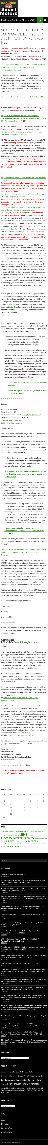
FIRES (4, 841)
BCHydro (16, 831)
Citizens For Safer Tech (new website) (14, 874)
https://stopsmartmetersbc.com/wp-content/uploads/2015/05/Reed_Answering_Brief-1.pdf (24, 530)
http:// (3, 64)
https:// (4, 97)
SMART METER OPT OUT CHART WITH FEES (23, 1084)
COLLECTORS (5, 835)
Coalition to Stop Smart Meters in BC (17, 20)
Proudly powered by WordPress (10, 1142)
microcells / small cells (7, 844)
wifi (20, 847)
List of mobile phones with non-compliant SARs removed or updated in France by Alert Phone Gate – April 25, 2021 (23, 1025)
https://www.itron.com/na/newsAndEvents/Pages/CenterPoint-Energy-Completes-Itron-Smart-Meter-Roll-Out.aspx (23, 552)
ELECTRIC (30, 835)
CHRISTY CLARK (32, 831)
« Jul (3, 817)
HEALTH (11, 841)
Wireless (24, 847)
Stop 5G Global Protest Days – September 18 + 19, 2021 (20, 963)
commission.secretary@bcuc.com (21, 735)
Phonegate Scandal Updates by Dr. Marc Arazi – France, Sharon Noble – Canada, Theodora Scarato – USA (23, 881)
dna (16, 835)
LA (16, 841)
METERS (33, 841)
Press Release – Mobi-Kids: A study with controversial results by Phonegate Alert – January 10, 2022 (23, 948)
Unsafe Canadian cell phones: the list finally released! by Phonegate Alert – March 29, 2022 (20, 932)
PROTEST (16, 844)
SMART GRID (33, 844)
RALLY (26, 844)
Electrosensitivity (39, 838)
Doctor (19, 835)
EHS (24, 834)
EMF (45, 838)
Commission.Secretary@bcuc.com (15, 420)
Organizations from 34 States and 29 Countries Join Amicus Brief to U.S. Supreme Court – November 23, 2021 (23, 956)
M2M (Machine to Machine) (16, 164)
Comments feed (6, 1128)
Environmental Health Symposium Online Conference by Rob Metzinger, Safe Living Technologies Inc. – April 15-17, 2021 (22, 1033)
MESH (19, 841)
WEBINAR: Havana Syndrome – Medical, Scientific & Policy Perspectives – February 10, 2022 (21, 940)
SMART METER (41, 844)
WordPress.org (6, 1132)
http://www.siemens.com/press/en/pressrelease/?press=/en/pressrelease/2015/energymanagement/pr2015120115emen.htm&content (24, 118)
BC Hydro (11, 831)
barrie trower (4, 831)
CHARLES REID (23, 831)
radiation (21, 844)
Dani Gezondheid (7, 1080)
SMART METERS (10, 846)
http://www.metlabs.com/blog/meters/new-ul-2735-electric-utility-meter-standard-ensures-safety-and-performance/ (25, 474)
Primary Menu (45, 20)
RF (28, 844)
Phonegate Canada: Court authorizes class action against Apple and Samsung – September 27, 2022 (23, 889)
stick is (13, 307)
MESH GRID (24, 841)
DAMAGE (11, 835)
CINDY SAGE (41, 831)
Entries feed (5, 1124)
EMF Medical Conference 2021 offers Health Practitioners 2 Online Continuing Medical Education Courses (22, 988)
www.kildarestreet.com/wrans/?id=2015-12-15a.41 (26, 97)
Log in (3, 1120)
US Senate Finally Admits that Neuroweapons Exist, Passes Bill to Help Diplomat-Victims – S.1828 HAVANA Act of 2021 (23, 980)
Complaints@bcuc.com (31, 415)
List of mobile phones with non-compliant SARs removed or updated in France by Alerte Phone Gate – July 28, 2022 (23, 908)
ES (1, 841)
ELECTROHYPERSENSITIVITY (17, 838)
